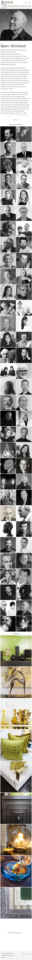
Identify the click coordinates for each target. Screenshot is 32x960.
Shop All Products (14, 933)
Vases (15, 653)
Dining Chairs (15, 776)
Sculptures (16, 685)
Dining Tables (15, 809)
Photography (15, 683)
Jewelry (16, 869)
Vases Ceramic (16, 657)
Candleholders (16, 648)
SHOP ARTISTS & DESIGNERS (14, 6)
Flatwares (15, 713)
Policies (23, 954)
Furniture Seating (15, 774)
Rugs (16, 904)
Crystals (16, 711)
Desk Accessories (15, 650)
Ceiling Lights (15, 838)
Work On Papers (16, 686)
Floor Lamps (16, 840)
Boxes (15, 646)
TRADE (29, 6)
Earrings (16, 872)
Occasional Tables (16, 812)
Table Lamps (16, 841)
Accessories (16, 641)
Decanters (15, 716)
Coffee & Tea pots (15, 714)
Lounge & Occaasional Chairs (16, 778)
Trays (15, 721)
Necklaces (16, 874)
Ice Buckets (16, 718)
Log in (28, 954)
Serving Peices (16, 720)
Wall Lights (16, 843)
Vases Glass (16, 658)
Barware (16, 709)
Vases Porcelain (16, 660)
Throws (16, 747)
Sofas (15, 779)
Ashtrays (16, 643)
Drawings (15, 679)
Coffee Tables (15, 811)
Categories (4, 6)
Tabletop (16, 706)
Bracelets (15, 870)
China (15, 708)
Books (15, 645)
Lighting (16, 836)
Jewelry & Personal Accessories (16, 867)
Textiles (16, 743)
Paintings (15, 681)
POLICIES (4, 8)
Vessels (16, 651)
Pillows (16, 745)
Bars (16, 806)
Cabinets (16, 807)
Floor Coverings (16, 902)
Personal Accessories (15, 875)
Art (16, 678)
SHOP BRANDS (24, 6)
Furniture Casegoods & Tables (16, 804)
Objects (16, 655)
